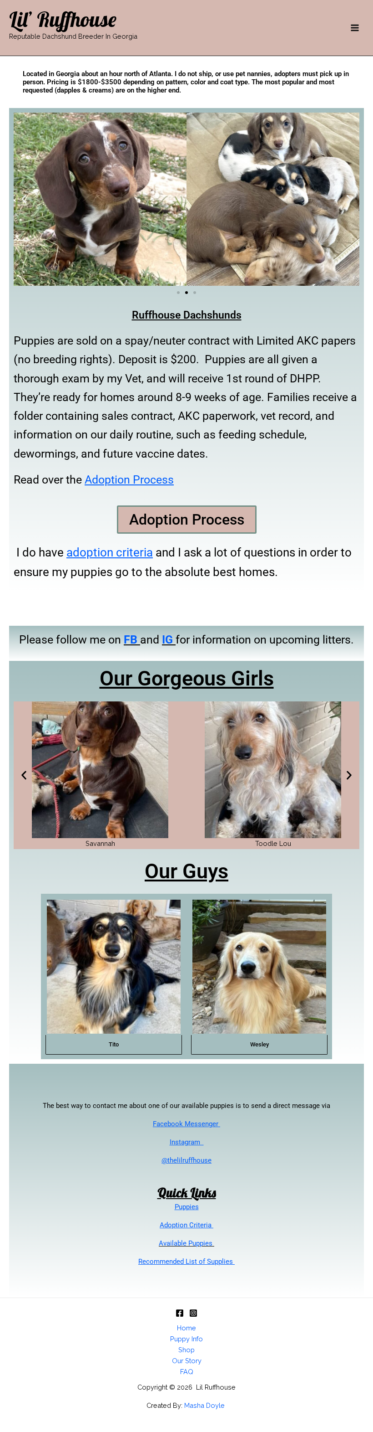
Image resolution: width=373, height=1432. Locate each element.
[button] (24, 199)
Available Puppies (186, 1243)
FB (130, 639)
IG (167, 639)
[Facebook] (180, 1313)
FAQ (186, 1371)
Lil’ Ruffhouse (62, 19)
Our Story (187, 1361)
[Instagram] (193, 1313)
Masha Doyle (205, 1405)
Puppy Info (186, 1339)
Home (186, 1328)
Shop (186, 1350)
